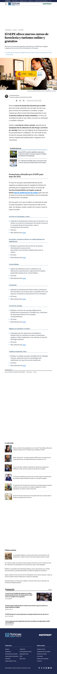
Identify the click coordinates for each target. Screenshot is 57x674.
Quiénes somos (41, 649)
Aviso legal (40, 656)
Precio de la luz (15, 1)
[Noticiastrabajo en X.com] (41, 668)
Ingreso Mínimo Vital (10, 661)
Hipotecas (30, 1)
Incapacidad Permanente (11, 656)
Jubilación (22, 649)
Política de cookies (42, 654)
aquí (24, 232)
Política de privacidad (42, 658)
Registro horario (23, 1)
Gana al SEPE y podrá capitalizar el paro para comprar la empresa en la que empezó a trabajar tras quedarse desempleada (32, 154)
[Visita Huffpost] (47, 3)
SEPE (21, 656)
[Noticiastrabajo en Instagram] (44, 668)
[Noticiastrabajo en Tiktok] (46, 668)
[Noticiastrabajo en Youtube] (48, 668)
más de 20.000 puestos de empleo (26, 193)
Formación (29, 372)
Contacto (39, 661)
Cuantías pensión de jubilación (41, 1)
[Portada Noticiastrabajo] (13, 635)
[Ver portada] (14, 3)
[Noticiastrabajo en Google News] (51, 668)
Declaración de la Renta (11, 654)
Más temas (22, 658)
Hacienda (7, 658)
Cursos (35, 372)
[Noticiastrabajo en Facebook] (39, 668)
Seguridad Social (24, 654)
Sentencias (8, 651)
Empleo (7, 649)
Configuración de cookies (43, 651)
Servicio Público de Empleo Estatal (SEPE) (15, 372)
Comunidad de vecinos (26, 651)
